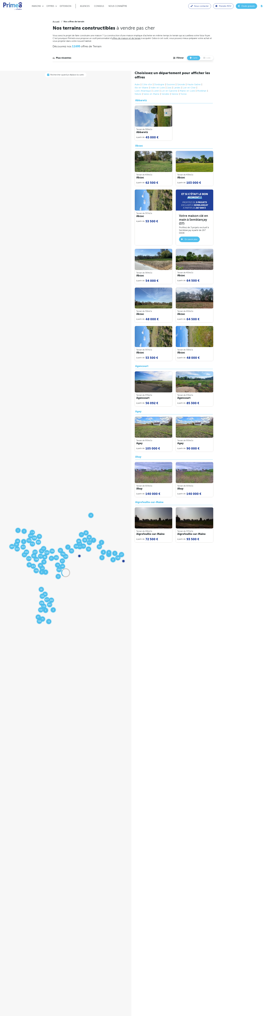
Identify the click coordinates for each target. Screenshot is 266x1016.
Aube (137, 84)
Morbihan (201, 90)
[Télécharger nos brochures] (261, 6)
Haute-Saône (194, 84)
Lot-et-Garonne (169, 90)
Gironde (181, 84)
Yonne (183, 94)
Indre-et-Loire (157, 87)
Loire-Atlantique (143, 90)
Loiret (156, 90)
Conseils (99, 6)
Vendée (165, 94)
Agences (85, 6)
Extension (65, 6)
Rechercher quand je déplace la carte (67, 75)
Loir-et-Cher (189, 87)
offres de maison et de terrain (126, 38)
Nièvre (138, 94)
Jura (169, 87)
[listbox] (62, 58)
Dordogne (159, 84)
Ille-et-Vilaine (141, 87)
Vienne (174, 94)
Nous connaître (117, 6)
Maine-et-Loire (187, 90)
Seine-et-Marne (151, 94)
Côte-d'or (147, 84)
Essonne (171, 84)
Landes (177, 87)
